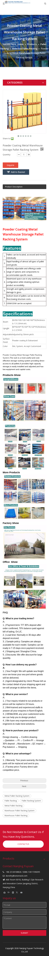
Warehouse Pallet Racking (15, 815)
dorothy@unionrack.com (16, 875)
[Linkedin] (13, 892)
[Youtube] (21, 892)
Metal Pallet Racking (13, 805)
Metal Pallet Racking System (16, 796)
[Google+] (8, 892)
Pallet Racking (10, 800)
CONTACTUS (23, 844)
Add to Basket (18, 172)
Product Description (13, 186)
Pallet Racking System (31, 800)
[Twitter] (17, 892)
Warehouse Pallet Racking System (19, 810)
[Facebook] (4, 892)
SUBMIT (24, 933)
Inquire (10, 165)
